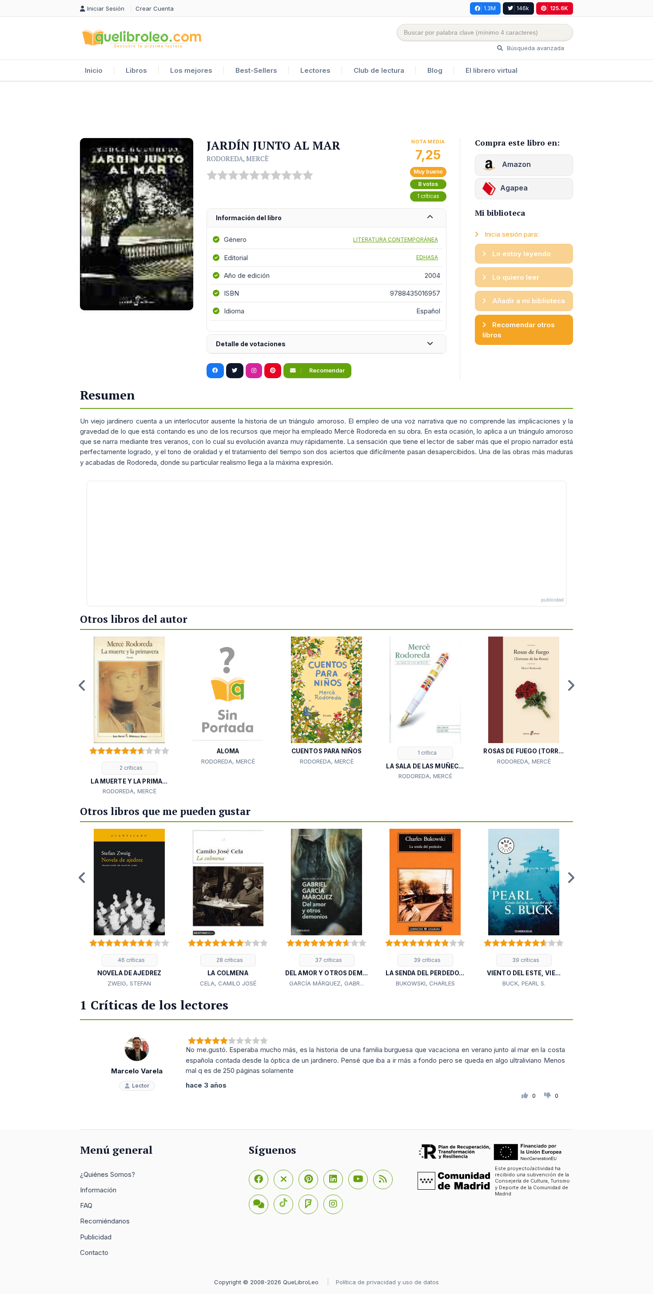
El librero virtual (492, 70)
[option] (129, 716)
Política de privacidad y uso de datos (387, 1282)
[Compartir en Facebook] (215, 370)
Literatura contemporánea (395, 239)
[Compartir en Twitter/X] (234, 370)
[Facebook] (258, 1179)
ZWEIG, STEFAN (129, 983)
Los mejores (191, 70)
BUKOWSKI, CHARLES (425, 983)
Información (98, 1190)
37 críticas (328, 960)
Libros (136, 70)
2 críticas (130, 767)
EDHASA (427, 257)
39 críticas (426, 960)
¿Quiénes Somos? (107, 1174)
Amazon (515, 164)
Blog (434, 70)
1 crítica (426, 752)
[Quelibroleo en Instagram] (254, 370)
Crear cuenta (154, 8)
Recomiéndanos (105, 1221)
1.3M (490, 8)
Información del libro (249, 218)
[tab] (326, 218)
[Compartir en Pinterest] (272, 370)
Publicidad (95, 1237)
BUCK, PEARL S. (523, 983)
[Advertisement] (326, 111)
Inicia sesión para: (511, 234)
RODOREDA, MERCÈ (238, 158)
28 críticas (229, 960)
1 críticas (428, 196)
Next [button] (570, 685)
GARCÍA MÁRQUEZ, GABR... (326, 983)
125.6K (559, 8)
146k (523, 8)
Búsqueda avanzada (534, 47)
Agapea (514, 187)
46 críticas (130, 960)
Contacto (94, 1252)
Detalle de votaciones (251, 344)
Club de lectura (379, 70)
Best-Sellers (256, 70)
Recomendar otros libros (518, 330)
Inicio (94, 70)
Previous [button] (82, 685)
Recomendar (326, 370)
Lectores (315, 70)
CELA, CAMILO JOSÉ (228, 983)
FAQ (86, 1205)
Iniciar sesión (106, 8)
